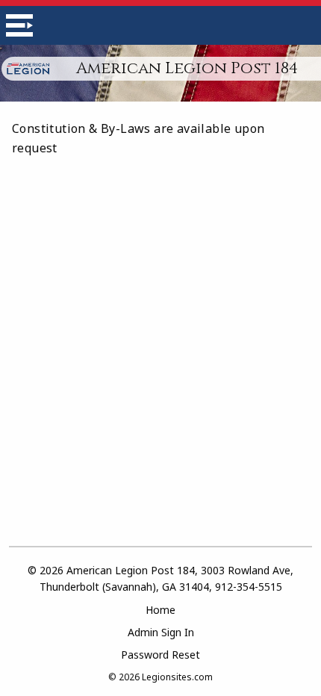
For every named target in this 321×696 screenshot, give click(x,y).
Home (160, 610)
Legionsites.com (177, 677)
